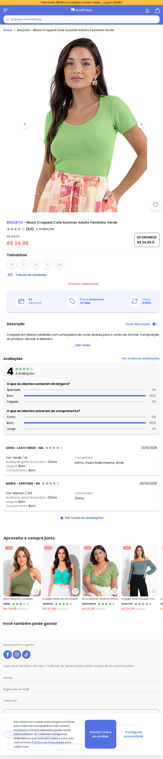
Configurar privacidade (133, 734)
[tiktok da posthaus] (26, 654)
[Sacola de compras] (157, 10)
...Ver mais (81, 345)
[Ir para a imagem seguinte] (141, 124)
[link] (31, 229)
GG (59, 264)
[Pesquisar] (7, 19)
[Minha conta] (146, 10)
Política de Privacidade (48, 742)
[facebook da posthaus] (7, 654)
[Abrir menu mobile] (5, 10)
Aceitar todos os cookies (100, 734)
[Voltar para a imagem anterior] (25, 124)
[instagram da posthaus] (17, 654)
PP (12, 264)
